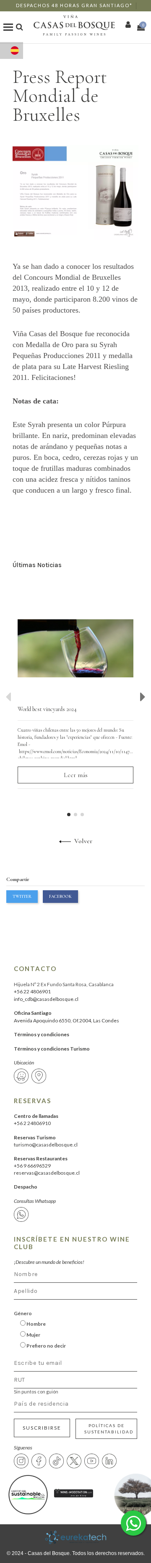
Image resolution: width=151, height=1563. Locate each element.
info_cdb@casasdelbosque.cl (46, 999)
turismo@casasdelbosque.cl (46, 1144)
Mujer (33, 1335)
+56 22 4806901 (32, 991)
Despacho (25, 1187)
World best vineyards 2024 (47, 709)
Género (23, 1313)
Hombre (36, 1324)
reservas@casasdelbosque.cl (47, 1173)
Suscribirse (42, 1428)
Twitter (22, 896)
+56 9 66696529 (32, 1165)
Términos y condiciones (41, 1034)
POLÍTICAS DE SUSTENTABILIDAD (108, 1428)
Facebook (60, 896)
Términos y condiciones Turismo (52, 1049)
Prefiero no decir (46, 1346)
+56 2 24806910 (32, 1123)
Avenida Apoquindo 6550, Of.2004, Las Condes (66, 1020)
